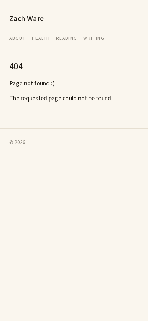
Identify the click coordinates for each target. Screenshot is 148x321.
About (17, 38)
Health (41, 38)
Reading (66, 38)
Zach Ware (26, 18)
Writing (93, 38)
